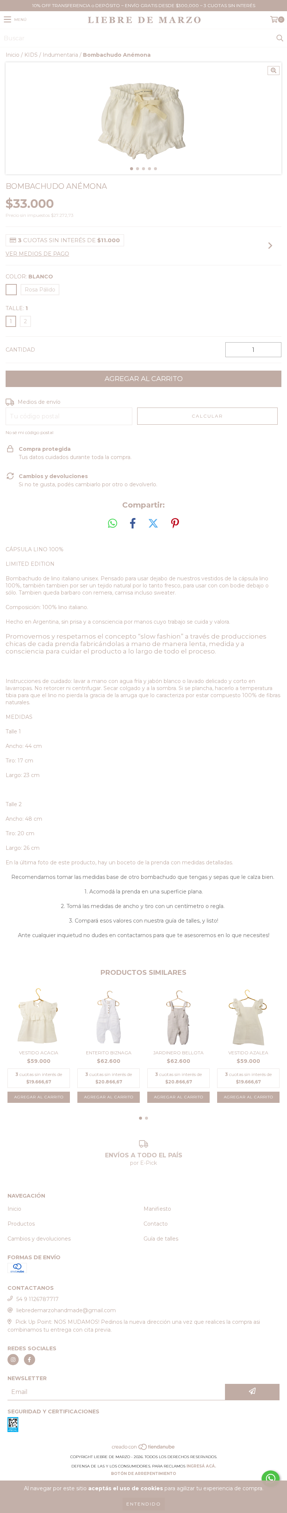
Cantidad (20, 349)
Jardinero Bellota (178, 1052)
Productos (21, 1223)
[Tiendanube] (143, 1449)
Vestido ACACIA (38, 1052)
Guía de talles (161, 1238)
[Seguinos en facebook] (29, 1359)
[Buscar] (279, 38)
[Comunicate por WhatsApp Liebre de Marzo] (271, 1478)
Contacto (156, 1223)
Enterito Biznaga (109, 1052)
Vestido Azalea (248, 1052)
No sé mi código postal (29, 432)
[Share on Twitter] (153, 523)
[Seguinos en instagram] (13, 1359)
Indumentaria (60, 55)
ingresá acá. (201, 1466)
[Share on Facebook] (132, 523)
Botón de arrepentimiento (143, 1473)
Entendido (143, 1504)
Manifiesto (157, 1208)
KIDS (31, 55)
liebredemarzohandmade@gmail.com (66, 1310)
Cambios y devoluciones (39, 1238)
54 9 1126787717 (37, 1299)
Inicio (12, 55)
